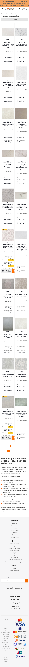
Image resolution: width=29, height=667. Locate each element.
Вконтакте (8, 591)
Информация (14, 541)
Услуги (15, 552)
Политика (14, 532)
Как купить (14, 555)
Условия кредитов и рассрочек (14, 562)
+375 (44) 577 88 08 (15, 599)
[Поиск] (26, 9)
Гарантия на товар (14, 548)
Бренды (14, 573)
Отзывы (14, 535)
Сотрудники (14, 526)
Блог (14, 568)
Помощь (14, 565)
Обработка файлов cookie (14, 559)
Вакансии (14, 528)
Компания (14, 521)
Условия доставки (14, 546)
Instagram (16, 591)
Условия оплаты (14, 543)
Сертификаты (14, 537)
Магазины (14, 530)
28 (20, 451)
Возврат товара (14, 550)
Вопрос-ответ (14, 570)
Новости (14, 523)
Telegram (20, 591)
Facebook (12, 591)
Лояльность (14, 557)
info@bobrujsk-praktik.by (15, 603)
